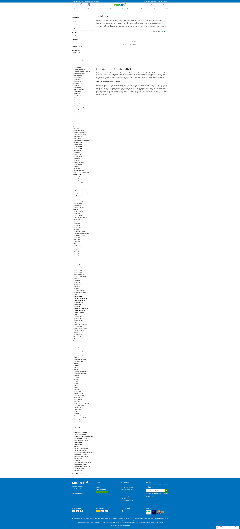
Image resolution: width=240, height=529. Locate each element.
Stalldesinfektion (78, 136)
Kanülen (75, 65)
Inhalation (76, 367)
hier (162, 522)
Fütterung (75, 411)
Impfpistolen (77, 79)
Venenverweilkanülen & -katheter (82, 71)
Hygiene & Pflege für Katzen (80, 454)
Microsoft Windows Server (80, 276)
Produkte (98, 13)
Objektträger (77, 219)
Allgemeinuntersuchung (79, 176)
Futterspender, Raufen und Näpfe (82, 466)
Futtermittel (76, 413)
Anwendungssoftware (79, 274)
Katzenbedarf (77, 446)
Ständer (75, 314)
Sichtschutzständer (78, 320)
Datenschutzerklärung (150, 496)
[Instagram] (122, 511)
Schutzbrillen (77, 168)
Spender (75, 294)
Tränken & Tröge (78, 421)
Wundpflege (77, 158)
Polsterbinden (77, 103)
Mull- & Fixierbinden (79, 95)
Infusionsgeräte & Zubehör (80, 63)
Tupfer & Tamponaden (79, 107)
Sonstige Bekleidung (79, 170)
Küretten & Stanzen (78, 393)
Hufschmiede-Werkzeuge (80, 359)
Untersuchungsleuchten (79, 290)
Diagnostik (74, 25)
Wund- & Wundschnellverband (81, 119)
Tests (75, 243)
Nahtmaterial (77, 123)
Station (75, 322)
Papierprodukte (77, 138)
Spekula (76, 369)
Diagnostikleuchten (78, 180)
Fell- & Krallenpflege (78, 397)
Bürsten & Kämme (78, 399)
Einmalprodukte (78, 148)
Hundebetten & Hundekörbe (80, 432)
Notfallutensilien (78, 197)
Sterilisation (77, 239)
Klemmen (76, 385)
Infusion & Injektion (77, 14)
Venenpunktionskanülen (80, 69)
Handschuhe (77, 166)
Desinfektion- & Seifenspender (81, 308)
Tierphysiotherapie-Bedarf (80, 371)
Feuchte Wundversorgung (80, 117)
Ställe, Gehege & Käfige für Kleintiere (82, 462)
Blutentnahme (77, 54)
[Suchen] (164, 4)
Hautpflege (77, 152)
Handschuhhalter (78, 296)
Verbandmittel (77, 93)
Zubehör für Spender (79, 312)
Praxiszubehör (77, 261)
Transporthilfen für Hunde (80, 434)
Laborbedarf (75, 32)
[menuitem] (76, 9)
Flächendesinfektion (79, 130)
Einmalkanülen (77, 67)
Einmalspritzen (77, 77)
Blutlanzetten (77, 213)
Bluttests (76, 249)
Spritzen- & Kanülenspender (80, 298)
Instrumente (76, 375)
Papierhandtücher (78, 144)
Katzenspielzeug (78, 458)
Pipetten (76, 221)
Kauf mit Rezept (89, 5)
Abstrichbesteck (78, 215)
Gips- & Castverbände (79, 89)
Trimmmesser (77, 407)
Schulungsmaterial (78, 334)
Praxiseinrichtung (76, 35)
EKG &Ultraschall (78, 203)
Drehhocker (77, 282)
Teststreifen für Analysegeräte (81, 247)
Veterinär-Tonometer (79, 207)
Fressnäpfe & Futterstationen (81, 440)
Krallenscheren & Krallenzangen (81, 403)
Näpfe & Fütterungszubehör (80, 328)
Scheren (76, 381)
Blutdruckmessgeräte (79, 178)
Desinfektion (76, 128)
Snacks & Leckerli (78, 415)
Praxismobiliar (77, 280)
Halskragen (77, 111)
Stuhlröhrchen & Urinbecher (80, 217)
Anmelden (160, 1)
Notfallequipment (78, 190)
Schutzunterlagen (78, 146)
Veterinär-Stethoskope (79, 186)
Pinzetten (76, 383)
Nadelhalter (77, 121)
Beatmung (76, 345)
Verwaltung (77, 263)
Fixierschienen (77, 87)
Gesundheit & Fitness (77, 46)
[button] (159, 31)
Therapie (74, 43)
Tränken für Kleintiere (79, 468)
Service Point (74, 5)
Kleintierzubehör (78, 470)
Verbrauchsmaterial (78, 211)
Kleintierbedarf (77, 460)
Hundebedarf (77, 430)
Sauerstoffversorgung (79, 351)
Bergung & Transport (79, 195)
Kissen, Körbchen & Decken (80, 324)
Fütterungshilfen (77, 419)
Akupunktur (77, 363)
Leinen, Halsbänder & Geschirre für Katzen (84, 452)
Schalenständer (78, 318)
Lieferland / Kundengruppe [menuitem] (151, 1)
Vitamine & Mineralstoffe (78, 473)
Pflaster (76, 97)
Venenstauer (77, 56)
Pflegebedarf (75, 39)
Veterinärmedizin (76, 50)
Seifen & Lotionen (78, 154)
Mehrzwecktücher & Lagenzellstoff (82, 140)
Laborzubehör (77, 227)
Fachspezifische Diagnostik (80, 201)
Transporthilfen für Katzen (80, 450)
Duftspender (77, 306)
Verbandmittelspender (79, 300)
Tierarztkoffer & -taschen (80, 266)
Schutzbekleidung (78, 164)
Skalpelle (76, 377)
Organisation (76, 257)
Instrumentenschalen (79, 395)
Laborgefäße (77, 225)
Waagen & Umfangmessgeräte (81, 188)
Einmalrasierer (77, 391)
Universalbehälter (78, 302)
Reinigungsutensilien (79, 162)
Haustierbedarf (76, 427)
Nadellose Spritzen (78, 81)
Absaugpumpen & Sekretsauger (81, 193)
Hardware (76, 278)
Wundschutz (76, 109)
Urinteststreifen (78, 245)
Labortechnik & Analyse (79, 231)
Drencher (76, 423)
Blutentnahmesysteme (79, 58)
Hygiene (74, 21)
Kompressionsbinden (79, 99)
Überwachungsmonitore (79, 353)
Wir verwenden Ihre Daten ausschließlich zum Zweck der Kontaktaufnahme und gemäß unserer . (157, 495)
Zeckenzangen (77, 409)
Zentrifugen (77, 241)
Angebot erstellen (81, 5)
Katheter (76, 387)
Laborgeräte (76, 229)
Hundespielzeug (78, 442)
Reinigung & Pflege (78, 150)
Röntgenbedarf (77, 205)
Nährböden (77, 223)
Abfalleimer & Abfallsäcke (80, 259)
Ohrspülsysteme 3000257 (80, 373)
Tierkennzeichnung (78, 361)
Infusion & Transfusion (79, 60)
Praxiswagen (77, 286)
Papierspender (77, 304)
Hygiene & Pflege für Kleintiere (81, 464)
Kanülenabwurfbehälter (79, 73)
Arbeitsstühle (77, 284)
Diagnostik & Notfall (77, 174)
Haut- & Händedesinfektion (80, 132)
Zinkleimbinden (77, 91)
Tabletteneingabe (78, 326)
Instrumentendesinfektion (80, 134)
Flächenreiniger (77, 160)
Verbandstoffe (75, 17)
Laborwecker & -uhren (79, 235)
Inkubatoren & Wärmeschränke (81, 233)
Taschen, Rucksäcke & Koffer (81, 199)
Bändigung (76, 357)
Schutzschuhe (77, 113)
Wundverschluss (77, 115)
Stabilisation (76, 85)
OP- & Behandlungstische (80, 292)
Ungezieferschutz (78, 156)
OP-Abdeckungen (78, 142)
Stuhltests (76, 251)
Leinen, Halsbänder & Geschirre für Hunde (84, 436)
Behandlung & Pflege (78, 355)
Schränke (76, 288)
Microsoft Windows (78, 270)
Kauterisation (77, 389)
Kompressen (77, 101)
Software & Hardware (78, 268)
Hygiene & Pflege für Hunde (80, 438)
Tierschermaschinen (79, 405)
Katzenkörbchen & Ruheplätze (81, 448)
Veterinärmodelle (78, 336)
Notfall (73, 28)
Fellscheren (77, 401)
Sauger (76, 425)
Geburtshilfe (77, 365)
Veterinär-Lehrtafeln (79, 338)
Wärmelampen (77, 332)
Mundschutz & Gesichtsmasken (81, 172)
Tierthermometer (78, 184)
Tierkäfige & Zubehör (79, 330)
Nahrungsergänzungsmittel (80, 417)
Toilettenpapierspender (79, 310)
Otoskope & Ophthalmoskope (81, 182)
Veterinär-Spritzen (78, 75)
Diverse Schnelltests (79, 253)
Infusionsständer (78, 316)
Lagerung (76, 347)
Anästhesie (76, 342)
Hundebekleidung (78, 444)
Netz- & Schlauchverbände (80, 105)
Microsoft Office (78, 272)
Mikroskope (77, 237)
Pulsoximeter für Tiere (79, 349)
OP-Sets (76, 379)
